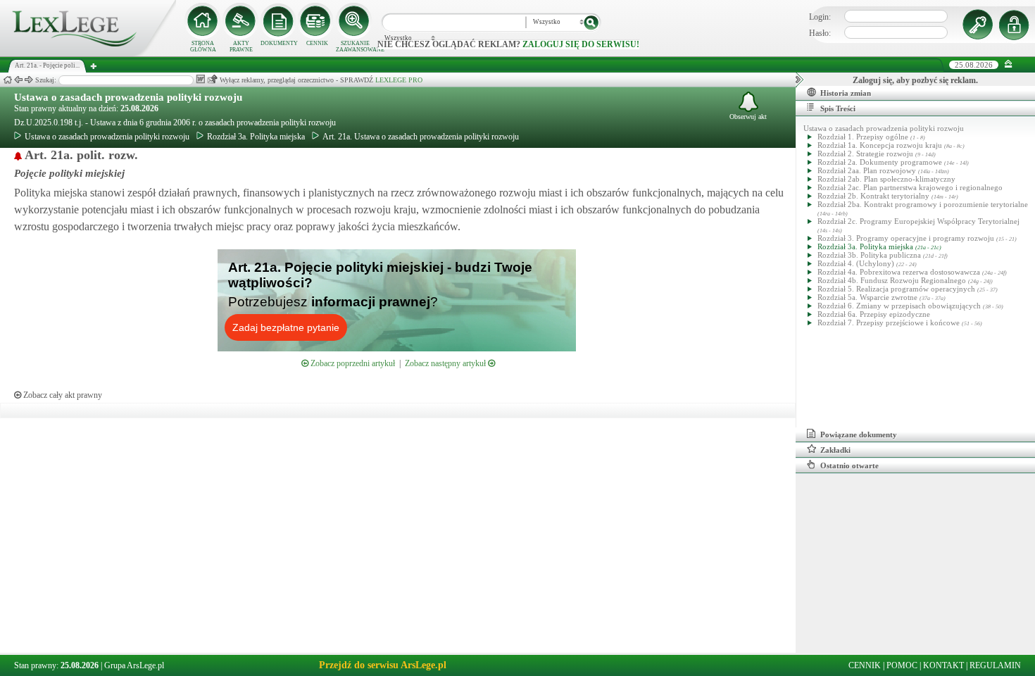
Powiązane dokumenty (858, 434)
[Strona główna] (88, 53)
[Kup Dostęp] (317, 21)
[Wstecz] (18, 80)
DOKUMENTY (279, 43)
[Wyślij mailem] (212, 79)
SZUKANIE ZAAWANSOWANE (355, 46)
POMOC (901, 665)
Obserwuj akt (748, 116)
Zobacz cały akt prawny (61, 395)
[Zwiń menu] (1008, 64)
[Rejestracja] (1016, 25)
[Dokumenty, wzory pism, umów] (279, 21)
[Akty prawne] (241, 21)
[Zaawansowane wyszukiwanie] (355, 21)
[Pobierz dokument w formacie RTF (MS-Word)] (200, 79)
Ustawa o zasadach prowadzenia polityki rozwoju (128, 97)
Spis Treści (837, 108)
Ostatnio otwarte (849, 465)
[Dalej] (29, 80)
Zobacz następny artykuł (446, 363)
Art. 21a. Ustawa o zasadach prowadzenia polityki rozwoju (420, 137)
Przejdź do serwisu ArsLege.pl (382, 665)
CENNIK (317, 43)
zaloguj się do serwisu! (580, 44)
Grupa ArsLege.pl (134, 665)
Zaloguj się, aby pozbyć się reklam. (915, 80)
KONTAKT (943, 665)
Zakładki (835, 450)
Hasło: (820, 33)
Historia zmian (845, 93)
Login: (820, 17)
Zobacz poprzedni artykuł (351, 363)
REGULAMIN (995, 665)
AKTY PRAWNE (241, 46)
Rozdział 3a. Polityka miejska (256, 137)
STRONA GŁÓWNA (203, 46)
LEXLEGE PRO (398, 80)
